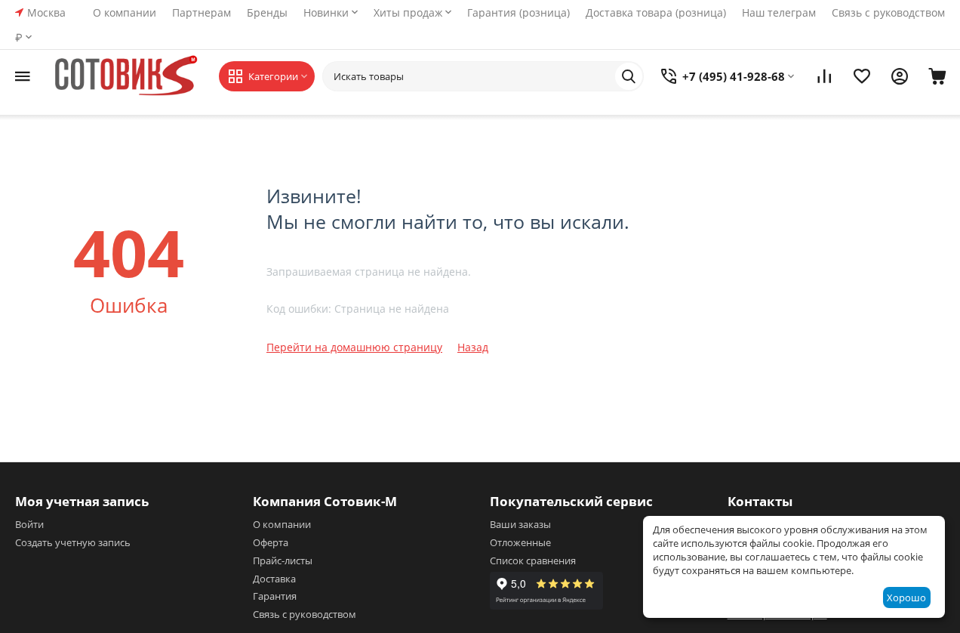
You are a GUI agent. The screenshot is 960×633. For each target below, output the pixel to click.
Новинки (326, 12)
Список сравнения (533, 560)
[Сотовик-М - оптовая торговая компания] (128, 76)
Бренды (267, 12)
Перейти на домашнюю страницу (354, 347)
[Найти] (628, 76)
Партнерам (201, 12)
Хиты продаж (408, 12)
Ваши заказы (520, 524)
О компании (124, 12)
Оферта (270, 542)
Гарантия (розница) (518, 12)
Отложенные (520, 542)
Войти (29, 524)
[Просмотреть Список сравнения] (824, 76)
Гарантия (275, 596)
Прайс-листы (282, 560)
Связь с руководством (888, 12)
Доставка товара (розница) (656, 12)
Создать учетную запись (73, 542)
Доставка (274, 578)
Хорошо (906, 597)
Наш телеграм (779, 12)
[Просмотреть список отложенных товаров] (862, 76)
